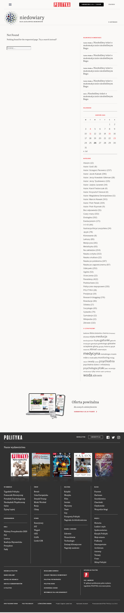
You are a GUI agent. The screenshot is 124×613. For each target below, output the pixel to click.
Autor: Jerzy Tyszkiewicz (94, 181)
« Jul (85, 151)
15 (110, 133)
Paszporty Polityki (72, 516)
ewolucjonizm (88, 341)
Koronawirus (9, 518)
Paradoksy (88, 279)
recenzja (111, 368)
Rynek (36, 518)
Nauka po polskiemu (92, 261)
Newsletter (81, 437)
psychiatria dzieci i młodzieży (96, 364)
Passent (97, 491)
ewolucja (101, 336)
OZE (36, 533)
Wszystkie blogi (101, 509)
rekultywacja (87, 371)
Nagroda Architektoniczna (75, 520)
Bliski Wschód (40, 502)
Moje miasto (99, 537)
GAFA (36, 537)
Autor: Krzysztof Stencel (94, 192)
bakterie (86, 333)
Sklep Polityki (100, 562)
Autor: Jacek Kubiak (92, 174)
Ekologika (87, 217)
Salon (6, 505)
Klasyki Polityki (101, 533)
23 (114, 138)
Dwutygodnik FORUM (11, 603)
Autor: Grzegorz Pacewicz (94, 170)
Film (66, 498)
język (113, 346)
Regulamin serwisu (51, 571)
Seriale (67, 502)
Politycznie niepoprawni (94, 286)
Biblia (92, 333)
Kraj (5, 527)
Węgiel (37, 530)
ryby (93, 371)
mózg (112, 358)
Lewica (7, 538)
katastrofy (86, 350)
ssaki (102, 372)
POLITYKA (88, 290)
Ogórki (86, 272)
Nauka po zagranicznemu (94, 264)
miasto (113, 354)
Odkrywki (87, 268)
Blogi (96, 487)
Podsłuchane (89, 283)
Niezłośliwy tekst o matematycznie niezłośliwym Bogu (98, 45)
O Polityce (8, 588)
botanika (98, 333)
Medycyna (88, 243)
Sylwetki (87, 312)
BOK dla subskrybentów (13, 584)
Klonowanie (88, 235)
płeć (106, 368)
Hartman (98, 495)
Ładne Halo (69, 603)
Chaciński (98, 502)
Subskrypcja (96, 437)
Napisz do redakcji (11, 579)
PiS (5, 535)
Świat (36, 487)
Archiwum (98, 547)
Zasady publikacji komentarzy (55, 575)
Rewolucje (88, 301)
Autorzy (97, 551)
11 (90, 133)
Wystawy (68, 505)
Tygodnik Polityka (11, 491)
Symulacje (88, 315)
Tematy (97, 555)
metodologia (105, 354)
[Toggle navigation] (10, 5)
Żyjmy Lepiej (9, 509)
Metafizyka (88, 246)
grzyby (101, 347)
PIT (35, 526)
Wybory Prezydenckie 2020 (15, 531)
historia (107, 346)
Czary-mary (88, 214)
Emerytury (38, 522)
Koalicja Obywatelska (13, 542)
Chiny (36, 509)
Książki (67, 491)
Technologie (69, 540)
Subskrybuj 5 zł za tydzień (84, 412)
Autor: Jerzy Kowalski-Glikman (97, 177)
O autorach (112, 22)
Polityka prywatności (52, 579)
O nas (96, 558)
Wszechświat (69, 537)
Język (86, 232)
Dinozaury (112, 333)
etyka (92, 336)
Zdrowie (86, 323)
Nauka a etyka (89, 254)
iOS (85, 580)
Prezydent (8, 545)
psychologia (90, 368)
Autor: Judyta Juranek (93, 185)
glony (95, 346)
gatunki (105, 340)
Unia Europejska (41, 495)
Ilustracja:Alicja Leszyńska (95, 228)
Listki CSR (38, 540)
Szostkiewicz (100, 498)
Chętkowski (99, 505)
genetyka (94, 344)
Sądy (6, 549)
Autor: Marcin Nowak (92, 199)
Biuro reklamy (9, 575)
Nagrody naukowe (71, 547)
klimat (93, 349)
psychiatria (107, 361)
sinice (98, 371)
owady (91, 361)
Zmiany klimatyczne (72, 544)
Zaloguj (111, 4)
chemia (105, 333)
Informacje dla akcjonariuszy (55, 592)
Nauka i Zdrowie (70, 529)
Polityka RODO (49, 584)
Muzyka (67, 495)
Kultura (67, 487)
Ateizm (86, 163)
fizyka (97, 340)
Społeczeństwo (100, 530)
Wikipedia (87, 319)
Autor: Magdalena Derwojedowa (97, 195)
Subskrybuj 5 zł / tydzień (91, 4)
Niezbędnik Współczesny (14, 502)
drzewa (86, 337)
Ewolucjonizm (89, 221)
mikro (86, 357)
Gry (65, 512)
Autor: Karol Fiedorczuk (93, 188)
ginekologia (102, 344)
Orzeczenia (88, 275)
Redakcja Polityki (10, 571)
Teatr (66, 509)
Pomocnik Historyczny (13, 495)
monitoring (103, 357)
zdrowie (97, 375)
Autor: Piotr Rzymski (92, 206)
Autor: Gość (88, 166)
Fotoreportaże (100, 544)
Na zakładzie (89, 250)
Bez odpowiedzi (90, 210)
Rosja (36, 505)
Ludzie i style (100, 526)
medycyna (91, 353)
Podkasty (98, 540)
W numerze (8, 487)
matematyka (101, 350)
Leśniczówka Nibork (44, 603)
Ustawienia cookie (51, 588)
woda (87, 375)
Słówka (86, 304)
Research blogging (91, 297)
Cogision (63, 603)
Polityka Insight (27, 603)
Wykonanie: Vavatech (82, 603)
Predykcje (87, 294)
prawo (97, 362)
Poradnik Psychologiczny (14, 498)
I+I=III (86, 225)
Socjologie (88, 308)
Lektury (86, 239)
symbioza (107, 372)
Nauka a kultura (90, 257)
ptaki (101, 368)
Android (90, 580)
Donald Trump (40, 498)
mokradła (93, 358)
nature (85, 362)
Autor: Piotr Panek (91, 203)
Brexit (36, 491)
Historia (97, 522)
